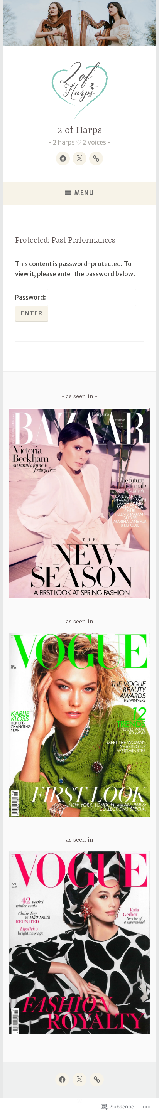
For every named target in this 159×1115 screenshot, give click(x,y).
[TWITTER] (79, 1079)
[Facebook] (63, 158)
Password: (31, 297)
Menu (84, 193)
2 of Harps (80, 130)
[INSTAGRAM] (97, 1079)
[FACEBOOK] (62, 1079)
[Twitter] (79, 158)
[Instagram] (96, 158)
